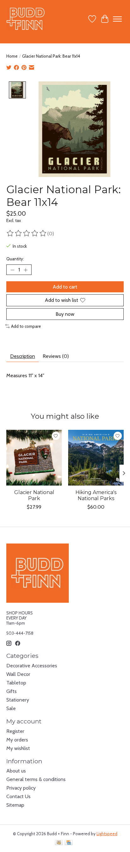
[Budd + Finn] (25, 19)
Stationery (17, 700)
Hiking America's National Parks (95, 495)
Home (12, 56)
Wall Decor (18, 674)
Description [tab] (22, 356)
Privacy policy (21, 788)
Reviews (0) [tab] (56, 356)
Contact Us (18, 796)
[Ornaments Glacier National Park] (34, 458)
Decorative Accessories (31, 666)
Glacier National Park (34, 495)
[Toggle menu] (117, 19)
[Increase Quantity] (25, 270)
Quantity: (15, 258)
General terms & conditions (36, 779)
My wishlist (18, 748)
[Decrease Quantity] (12, 270)
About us (16, 771)
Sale (11, 708)
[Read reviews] (26, 233)
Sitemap (15, 805)
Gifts (11, 691)
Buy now (65, 314)
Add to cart (65, 287)
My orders (17, 740)
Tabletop (16, 683)
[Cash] (59, 843)
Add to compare (26, 326)
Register (15, 731)
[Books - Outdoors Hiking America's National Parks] (96, 458)
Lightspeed (107, 833)
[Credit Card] (69, 843)
